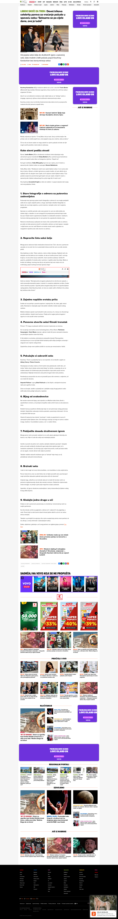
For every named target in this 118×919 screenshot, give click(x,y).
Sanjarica (96, 876)
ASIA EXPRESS (77, 2)
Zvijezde (49, 872)
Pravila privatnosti (52, 903)
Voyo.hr (30, 909)
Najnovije (96, 874)
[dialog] (103, 906)
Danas (21, 870)
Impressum (22, 903)
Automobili (96, 5)
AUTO (65, 2)
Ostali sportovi (36, 885)
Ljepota (46, 5)
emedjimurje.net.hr (37, 909)
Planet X (80, 882)
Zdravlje (79, 5)
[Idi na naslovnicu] (24, 3)
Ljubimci (52, 5)
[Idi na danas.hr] (32, 2)
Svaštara (80, 885)
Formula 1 (35, 889)
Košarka (35, 880)
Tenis (35, 882)
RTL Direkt (22, 880)
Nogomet (35, 872)
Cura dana (81, 874)
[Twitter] (61, 64)
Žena (61, 2)
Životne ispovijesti (87, 5)
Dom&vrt (30, 5)
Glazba (49, 876)
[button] (22, 577)
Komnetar (81, 878)
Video (96, 872)
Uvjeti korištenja (35, 903)
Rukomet (35, 874)
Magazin (49, 2)
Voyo (49, 891)
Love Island (50, 882)
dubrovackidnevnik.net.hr (76, 909)
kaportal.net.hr (51, 909)
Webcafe (55, 2)
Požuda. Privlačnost (36, 563)
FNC (34, 887)
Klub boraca (36, 876)
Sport (39, 2)
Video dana (81, 889)
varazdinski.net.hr (58, 909)
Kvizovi (80, 887)
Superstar (49, 885)
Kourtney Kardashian (25, 563)
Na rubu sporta (36, 878)
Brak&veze (22, 5)
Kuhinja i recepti (38, 5)
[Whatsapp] (64, 64)
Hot (44, 2)
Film (49, 874)
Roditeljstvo (71, 5)
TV (48, 880)
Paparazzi (49, 878)
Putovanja (64, 5)
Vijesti (21, 872)
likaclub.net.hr (36, 911)
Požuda (22, 566)
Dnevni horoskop (82, 876)
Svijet (21, 874)
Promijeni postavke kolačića (67, 903)
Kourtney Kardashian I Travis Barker (49, 563)
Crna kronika (22, 876)
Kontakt (58, 903)
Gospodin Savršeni (51, 887)
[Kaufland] (59, 597)
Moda (58, 5)
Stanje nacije (22, 882)
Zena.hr (25, 909)
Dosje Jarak (22, 885)
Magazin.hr (36, 64)
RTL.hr (21, 909)
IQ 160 (70, 2)
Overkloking (81, 880)
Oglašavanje (28, 903)
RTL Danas (22, 878)
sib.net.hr (44, 909)
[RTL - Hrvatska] (89, 903)
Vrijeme (21, 887)
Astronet (80, 872)
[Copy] (68, 64)
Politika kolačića (44, 903)
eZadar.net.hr (85, 909)
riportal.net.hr (66, 909)
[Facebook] (59, 64)
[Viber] (66, 64)
